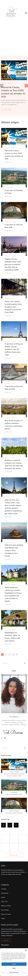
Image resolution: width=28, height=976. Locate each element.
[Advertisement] (14, 41)
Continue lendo (6, 109)
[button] (26, 950)
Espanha (3, 897)
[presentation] (26, 85)
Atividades (9, 187)
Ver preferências (14, 972)
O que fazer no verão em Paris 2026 (14, 813)
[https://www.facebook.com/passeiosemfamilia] (3, 825)
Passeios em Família (6, 914)
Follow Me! (15, 855)
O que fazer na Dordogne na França (14, 794)
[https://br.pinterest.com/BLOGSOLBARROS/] (16, 825)
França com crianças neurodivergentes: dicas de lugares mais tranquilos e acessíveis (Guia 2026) (13, 306)
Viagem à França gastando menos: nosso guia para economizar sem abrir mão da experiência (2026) (13, 264)
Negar (14, 968)
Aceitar (14, 964)
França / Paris (6, 83)
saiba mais (6, 940)
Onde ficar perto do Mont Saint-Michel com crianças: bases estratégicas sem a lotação (14, 550)
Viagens (3, 918)
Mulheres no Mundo (6, 905)
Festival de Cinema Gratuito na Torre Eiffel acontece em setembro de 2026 (14, 774)
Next (17, 654)
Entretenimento (4, 893)
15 (14, 655)
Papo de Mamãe (5, 910)
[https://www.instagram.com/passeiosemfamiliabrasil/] (9, 825)
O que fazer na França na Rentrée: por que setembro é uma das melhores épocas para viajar (14, 349)
